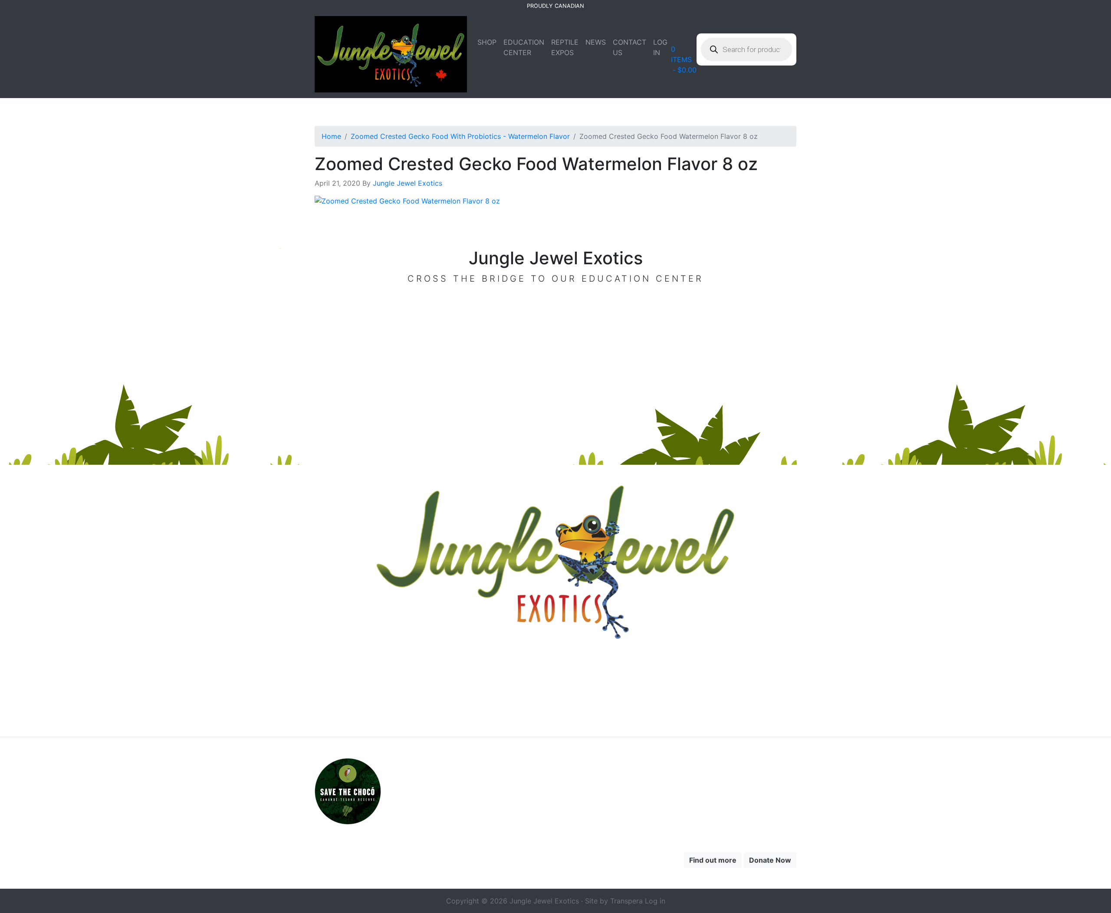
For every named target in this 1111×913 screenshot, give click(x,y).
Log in (655, 901)
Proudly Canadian (555, 6)
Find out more (712, 860)
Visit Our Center (556, 302)
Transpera (627, 901)
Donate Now (770, 860)
